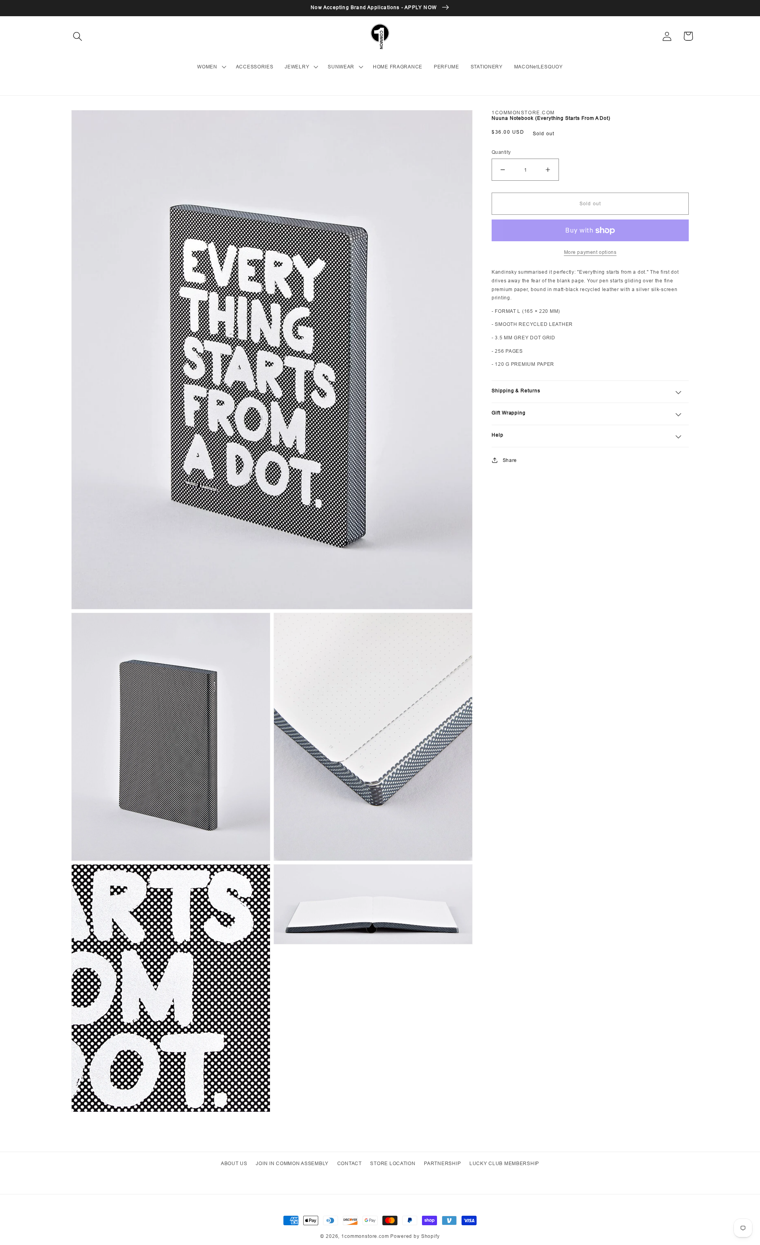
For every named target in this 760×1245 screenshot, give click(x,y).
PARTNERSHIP (442, 1163)
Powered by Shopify (414, 1236)
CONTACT (349, 1163)
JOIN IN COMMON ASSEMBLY (292, 1163)
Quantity (501, 152)
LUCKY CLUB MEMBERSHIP (504, 1163)
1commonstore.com (365, 1236)
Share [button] (510, 460)
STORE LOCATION (392, 1163)
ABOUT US (234, 1163)
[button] (77, 36)
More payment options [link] (590, 252)
